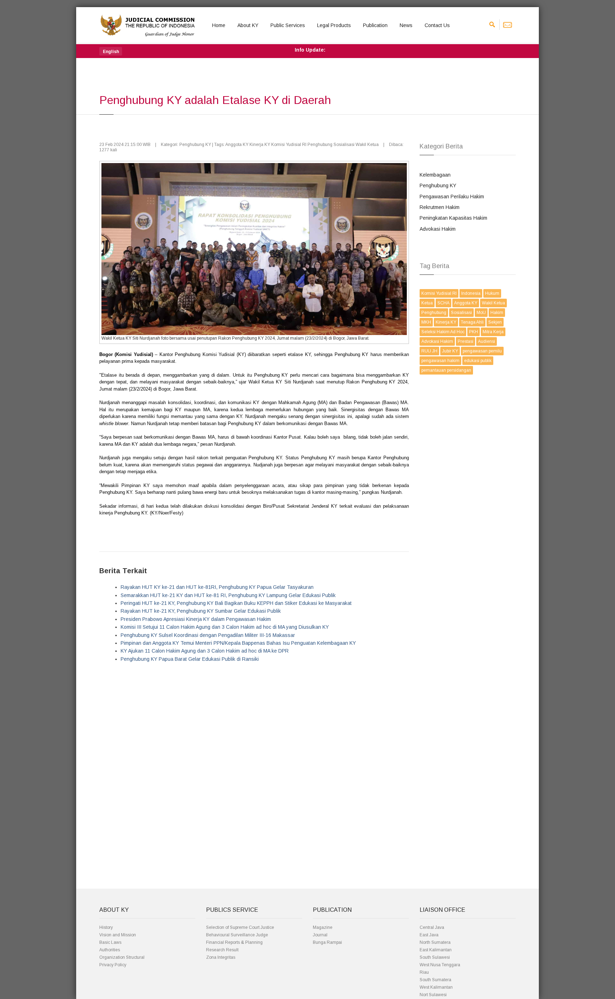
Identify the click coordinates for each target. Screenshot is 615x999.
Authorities (109, 949)
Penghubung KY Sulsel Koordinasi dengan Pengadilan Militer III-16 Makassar (208, 635)
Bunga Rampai (327, 942)
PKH (473, 331)
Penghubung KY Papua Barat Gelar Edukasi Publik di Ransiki (190, 659)
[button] (110, 51)
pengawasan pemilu (482, 351)
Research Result (222, 949)
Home (218, 25)
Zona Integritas (220, 957)
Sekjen (495, 322)
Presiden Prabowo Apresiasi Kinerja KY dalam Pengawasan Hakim (196, 619)
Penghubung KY (438, 185)
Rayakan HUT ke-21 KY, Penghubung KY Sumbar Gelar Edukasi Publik (201, 611)
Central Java (432, 927)
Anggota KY (465, 302)
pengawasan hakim (440, 360)
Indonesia (470, 293)
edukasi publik (478, 360)
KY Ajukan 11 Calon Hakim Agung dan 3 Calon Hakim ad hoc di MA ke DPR (205, 651)
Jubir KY (450, 351)
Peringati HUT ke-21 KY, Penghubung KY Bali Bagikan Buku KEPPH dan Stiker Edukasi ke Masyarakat (236, 603)
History (106, 927)
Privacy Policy (112, 964)
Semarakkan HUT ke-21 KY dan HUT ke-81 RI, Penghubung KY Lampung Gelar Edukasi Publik (228, 595)
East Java (429, 934)
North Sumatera (435, 942)
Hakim (496, 312)
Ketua (427, 302)
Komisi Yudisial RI (439, 293)
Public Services (287, 25)
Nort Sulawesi (433, 994)
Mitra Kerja (493, 331)
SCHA (443, 302)
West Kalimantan (436, 987)
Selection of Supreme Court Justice (240, 927)
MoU (481, 312)
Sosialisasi (461, 312)
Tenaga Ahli (472, 322)
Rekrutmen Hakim (439, 207)
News (406, 25)
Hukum (492, 293)
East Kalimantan (436, 949)
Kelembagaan (435, 175)
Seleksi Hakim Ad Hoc (442, 331)
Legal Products (334, 25)
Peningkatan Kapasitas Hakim (453, 218)
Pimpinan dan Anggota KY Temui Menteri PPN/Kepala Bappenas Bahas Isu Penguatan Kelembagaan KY (238, 643)
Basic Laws (110, 942)
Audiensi (486, 341)
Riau (424, 972)
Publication (375, 25)
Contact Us (437, 25)
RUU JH (429, 351)
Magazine (322, 927)
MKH (426, 322)
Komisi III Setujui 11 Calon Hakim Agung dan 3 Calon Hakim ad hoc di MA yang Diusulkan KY (225, 627)
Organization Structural (121, 957)
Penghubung (433, 312)
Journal (320, 934)
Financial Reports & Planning (234, 942)
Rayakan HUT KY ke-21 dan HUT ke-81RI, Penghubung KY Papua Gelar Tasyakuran (217, 587)
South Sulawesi (435, 957)
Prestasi (465, 341)
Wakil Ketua (493, 302)
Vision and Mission (117, 934)
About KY (247, 25)
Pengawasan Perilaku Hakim (452, 196)
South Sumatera (435, 979)
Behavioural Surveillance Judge (237, 934)
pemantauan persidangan (446, 370)
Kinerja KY (446, 322)
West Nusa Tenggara (440, 964)
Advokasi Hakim (438, 229)
